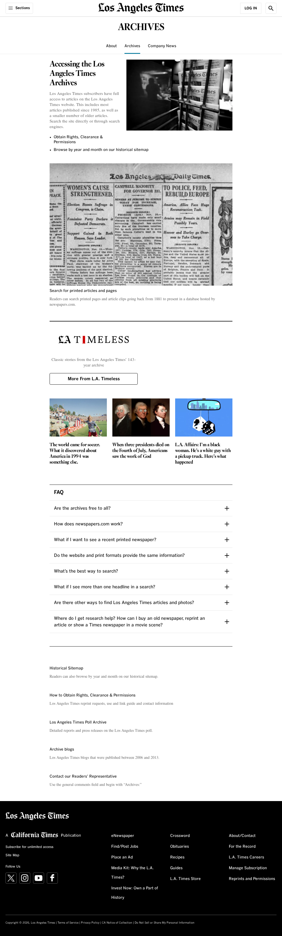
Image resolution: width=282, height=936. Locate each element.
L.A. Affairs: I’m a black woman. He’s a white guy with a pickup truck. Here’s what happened (203, 454)
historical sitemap (143, 676)
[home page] (141, 7)
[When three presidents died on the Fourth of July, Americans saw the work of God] (141, 417)
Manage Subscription (248, 868)
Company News (162, 46)
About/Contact (242, 836)
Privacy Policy (90, 922)
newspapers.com (62, 304)
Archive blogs (62, 749)
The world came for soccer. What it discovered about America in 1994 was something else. (75, 454)
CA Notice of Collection (117, 922)
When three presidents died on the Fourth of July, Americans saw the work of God (140, 451)
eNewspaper (122, 836)
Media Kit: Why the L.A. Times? (132, 872)
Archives (132, 46)
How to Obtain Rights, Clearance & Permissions (92, 695)
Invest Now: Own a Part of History (134, 893)
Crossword (180, 836)
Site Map (12, 855)
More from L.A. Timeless (94, 379)
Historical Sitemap (66, 668)
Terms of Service (68, 922)
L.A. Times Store (185, 879)
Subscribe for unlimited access (29, 847)
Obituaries (179, 847)
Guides (176, 868)
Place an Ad (122, 857)
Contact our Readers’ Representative (83, 776)
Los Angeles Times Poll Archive (78, 722)
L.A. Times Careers (246, 857)
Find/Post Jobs (124, 847)
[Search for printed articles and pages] (141, 224)
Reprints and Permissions (252, 879)
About (111, 46)
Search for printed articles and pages (83, 291)
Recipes (177, 857)
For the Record (242, 847)
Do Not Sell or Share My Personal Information (164, 922)
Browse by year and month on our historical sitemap (101, 150)
